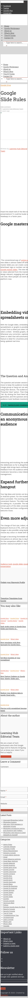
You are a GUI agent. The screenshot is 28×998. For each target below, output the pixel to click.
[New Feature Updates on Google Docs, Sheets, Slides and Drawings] (5, 668)
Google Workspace (11, 67)
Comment (5, 767)
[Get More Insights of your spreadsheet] (5, 652)
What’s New (8, 71)
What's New (15, 639)
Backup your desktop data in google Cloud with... (12, 694)
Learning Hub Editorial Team (13, 109)
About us (7, 69)
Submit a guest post (11, 946)
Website (4, 803)
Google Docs (5, 618)
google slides (18, 564)
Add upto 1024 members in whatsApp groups (13, 825)
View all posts (6, 756)
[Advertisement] (14, 40)
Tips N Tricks (9, 74)
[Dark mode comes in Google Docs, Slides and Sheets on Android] (5, 616)
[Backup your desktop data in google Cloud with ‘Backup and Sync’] (5, 687)
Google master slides (9, 269)
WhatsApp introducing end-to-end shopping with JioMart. (14, 829)
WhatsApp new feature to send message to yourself (14, 834)
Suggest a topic (9, 943)
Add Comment (6, 107)
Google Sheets (12, 621)
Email (3, 797)
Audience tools (6, 564)
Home (5, 64)
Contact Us (7, 76)
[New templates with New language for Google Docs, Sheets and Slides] (5, 636)
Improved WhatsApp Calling (13, 820)
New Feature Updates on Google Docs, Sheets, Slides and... (13, 677)
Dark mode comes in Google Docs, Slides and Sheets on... (13, 627)
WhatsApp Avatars (10, 822)
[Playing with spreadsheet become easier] (5, 702)
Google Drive (6, 85)
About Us (7, 938)
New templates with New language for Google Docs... (11, 643)
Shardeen (4, 995)
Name (4, 790)
